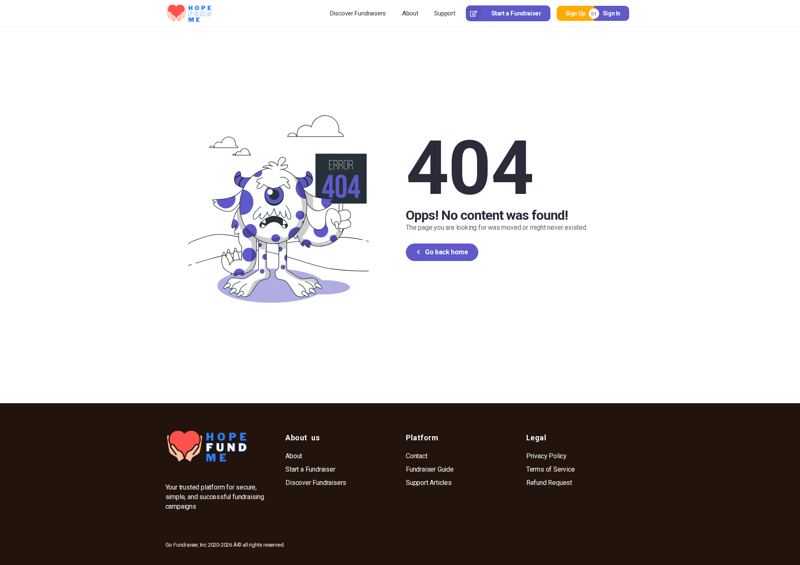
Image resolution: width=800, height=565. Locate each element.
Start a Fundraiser (516, 13)
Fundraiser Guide (430, 469)
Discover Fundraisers (358, 13)
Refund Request (549, 483)
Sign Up (575, 13)
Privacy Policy (546, 456)
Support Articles (429, 483)
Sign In (611, 13)
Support (444, 13)
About (410, 13)
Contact (417, 456)
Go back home (446, 252)
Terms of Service (550, 469)
